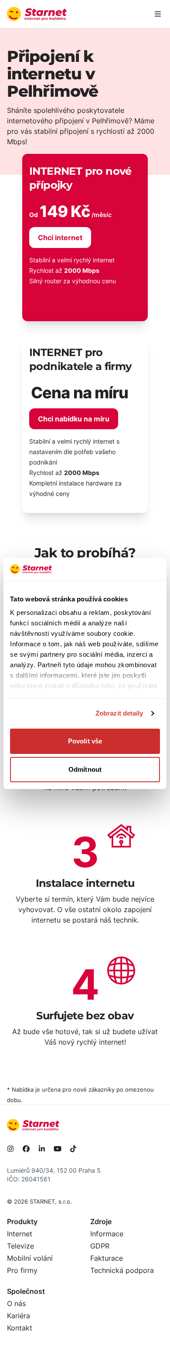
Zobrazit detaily (119, 713)
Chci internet (60, 237)
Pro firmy (22, 1270)
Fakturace (106, 1258)
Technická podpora (122, 1270)
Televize (20, 1246)
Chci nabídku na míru (73, 418)
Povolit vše (85, 741)
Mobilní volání (30, 1258)
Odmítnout (85, 769)
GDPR (99, 1246)
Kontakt (19, 1327)
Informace (106, 1233)
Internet (19, 1233)
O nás (16, 1303)
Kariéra (18, 1315)
